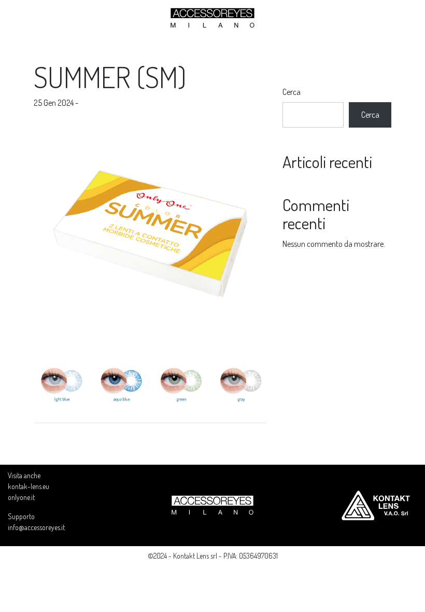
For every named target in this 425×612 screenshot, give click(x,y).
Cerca (291, 92)
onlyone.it (21, 497)
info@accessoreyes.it (36, 527)
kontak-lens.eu (28, 486)
